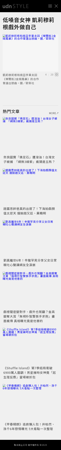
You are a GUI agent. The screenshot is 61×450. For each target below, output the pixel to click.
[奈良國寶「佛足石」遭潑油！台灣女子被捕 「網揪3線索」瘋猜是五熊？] (30, 135)
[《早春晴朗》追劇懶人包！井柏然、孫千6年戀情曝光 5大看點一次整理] (30, 402)
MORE (52, 113)
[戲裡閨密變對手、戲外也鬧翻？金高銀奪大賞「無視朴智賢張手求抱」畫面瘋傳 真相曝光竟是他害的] (30, 290)
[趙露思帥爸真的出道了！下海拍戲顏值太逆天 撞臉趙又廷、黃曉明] (30, 187)
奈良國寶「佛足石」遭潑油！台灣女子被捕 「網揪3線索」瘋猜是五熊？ (29, 159)
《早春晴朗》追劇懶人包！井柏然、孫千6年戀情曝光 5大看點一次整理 (29, 426)
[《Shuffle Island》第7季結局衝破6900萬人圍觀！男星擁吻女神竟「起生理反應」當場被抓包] (30, 346)
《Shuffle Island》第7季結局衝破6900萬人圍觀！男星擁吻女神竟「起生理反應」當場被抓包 (29, 372)
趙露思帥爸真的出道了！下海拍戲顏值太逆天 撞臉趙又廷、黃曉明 (29, 210)
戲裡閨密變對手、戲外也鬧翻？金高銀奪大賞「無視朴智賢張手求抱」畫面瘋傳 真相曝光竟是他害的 (29, 316)
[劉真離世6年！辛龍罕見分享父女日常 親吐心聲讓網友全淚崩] (30, 238)
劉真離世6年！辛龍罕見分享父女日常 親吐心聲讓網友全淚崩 (31, 262)
